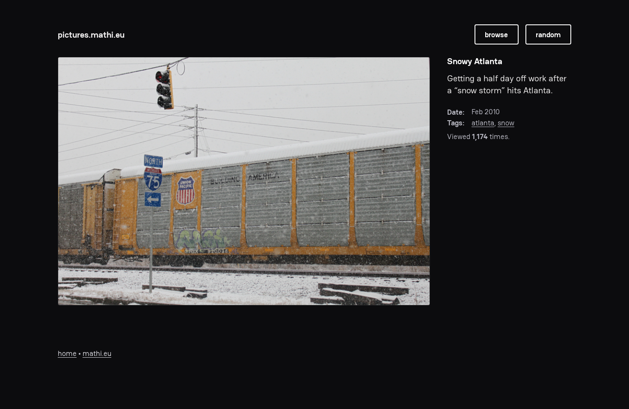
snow (506, 122)
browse (496, 34)
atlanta (483, 122)
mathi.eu (97, 353)
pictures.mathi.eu (91, 34)
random (548, 34)
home (67, 353)
